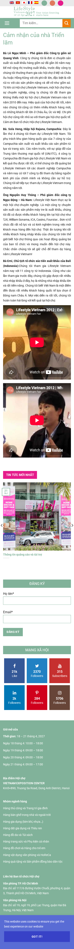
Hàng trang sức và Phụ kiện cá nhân (26, 841)
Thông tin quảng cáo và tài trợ (22, 554)
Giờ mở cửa (10, 729)
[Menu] (7, 23)
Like (14, 674)
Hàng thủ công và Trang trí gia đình (25, 808)
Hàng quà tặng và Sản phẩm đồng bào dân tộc (32, 861)
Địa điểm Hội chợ (14, 778)
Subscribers (59, 674)
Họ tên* (8, 594)
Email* (8, 612)
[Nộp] (66, 23)
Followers (37, 674)
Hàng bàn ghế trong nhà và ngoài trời (27, 814)
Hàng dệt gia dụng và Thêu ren (22, 828)
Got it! (37, 936)
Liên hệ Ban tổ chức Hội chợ (21, 876)
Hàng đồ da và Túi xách (18, 835)
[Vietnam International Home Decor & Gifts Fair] (37, 12)
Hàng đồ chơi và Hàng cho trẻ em (24, 848)
